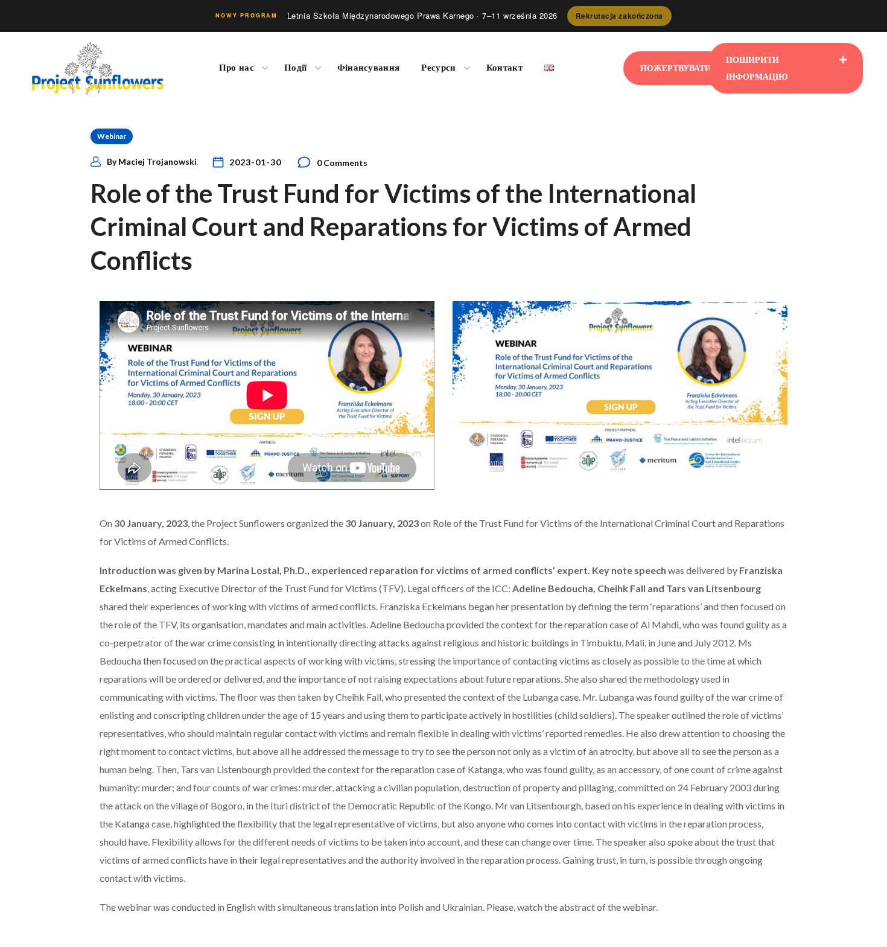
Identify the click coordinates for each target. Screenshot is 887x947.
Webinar (111, 136)
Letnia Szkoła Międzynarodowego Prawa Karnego (422, 15)
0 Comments (342, 163)
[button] (682, 68)
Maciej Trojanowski (157, 161)
